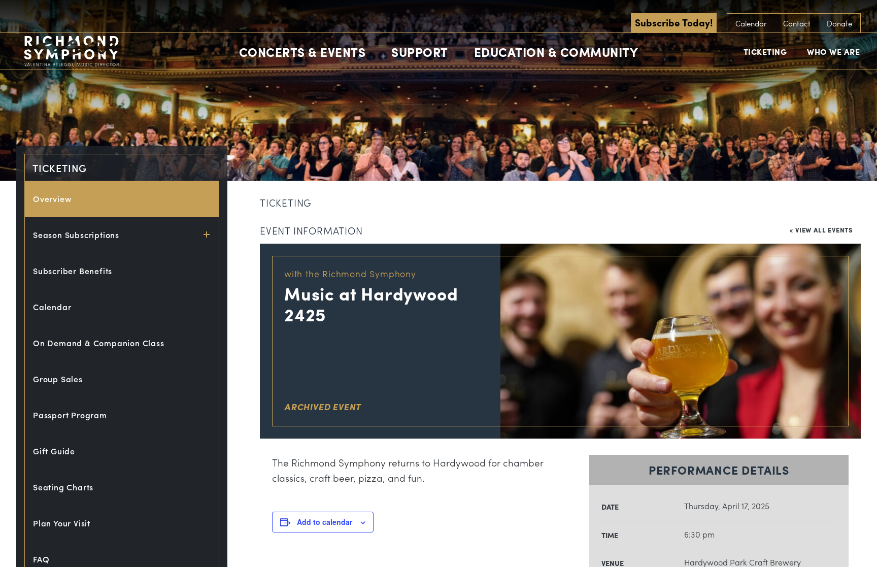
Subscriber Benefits (72, 271)
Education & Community (556, 51)
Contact (797, 23)
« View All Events (821, 230)
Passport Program (70, 415)
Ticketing (765, 51)
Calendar (751, 23)
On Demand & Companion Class (98, 343)
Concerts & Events (302, 51)
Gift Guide (54, 451)
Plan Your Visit (61, 523)
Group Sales (58, 379)
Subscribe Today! (674, 22)
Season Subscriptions (76, 235)
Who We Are (833, 51)
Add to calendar (324, 522)
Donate (839, 23)
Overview (52, 199)
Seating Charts (63, 487)
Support (419, 51)
